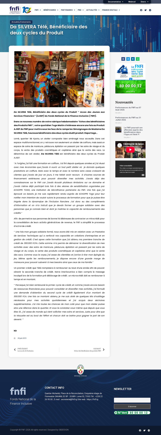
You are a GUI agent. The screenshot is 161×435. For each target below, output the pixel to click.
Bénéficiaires (50, 10)
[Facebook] (141, 10)
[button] (123, 59)
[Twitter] (146, 10)
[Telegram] (150, 10)
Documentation (114, 2)
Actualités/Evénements (21, 22)
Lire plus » (118, 113)
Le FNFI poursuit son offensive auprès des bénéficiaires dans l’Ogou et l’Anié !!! (133, 131)
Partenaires (67, 10)
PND (79, 10)
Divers (143, 2)
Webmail (132, 2)
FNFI (36, 10)
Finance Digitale (109, 10)
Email (116, 396)
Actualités (91, 10)
